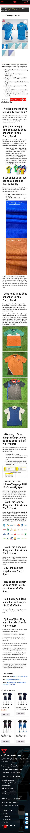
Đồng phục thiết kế (16, 9)
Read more (21, 713)
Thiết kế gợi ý (8, 9)
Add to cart (6, 714)
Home (2, 9)
